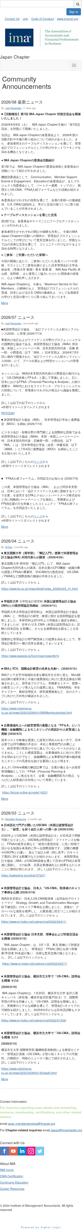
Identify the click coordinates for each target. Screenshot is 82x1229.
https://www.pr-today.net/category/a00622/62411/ (33, 921)
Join (25, 19)
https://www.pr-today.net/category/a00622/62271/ (34, 963)
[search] (78, 3)
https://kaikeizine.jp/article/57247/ (23, 875)
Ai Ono (8, 547)
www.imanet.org (67, 19)
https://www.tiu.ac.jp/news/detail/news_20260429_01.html (39, 588)
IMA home (7, 1170)
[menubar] (42, 18)
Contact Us (12, 19)
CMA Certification (11, 1176)
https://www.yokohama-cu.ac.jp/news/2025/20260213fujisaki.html (29, 1070)
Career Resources (12, 1189)
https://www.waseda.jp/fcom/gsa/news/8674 (30, 656)
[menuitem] (13, 18)
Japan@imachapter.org (66, 1130)
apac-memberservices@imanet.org (31, 1123)
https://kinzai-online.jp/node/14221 (25, 792)
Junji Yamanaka (13, 108)
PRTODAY (8, 413)
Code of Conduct (42, 19)
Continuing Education (14, 1182)
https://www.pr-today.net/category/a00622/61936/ (33, 1020)
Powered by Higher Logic (41, 1227)
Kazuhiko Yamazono (15, 819)
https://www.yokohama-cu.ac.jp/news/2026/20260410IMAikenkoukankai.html (36, 710)
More (4, 303)
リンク (38, 461)
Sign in (73, 12)
